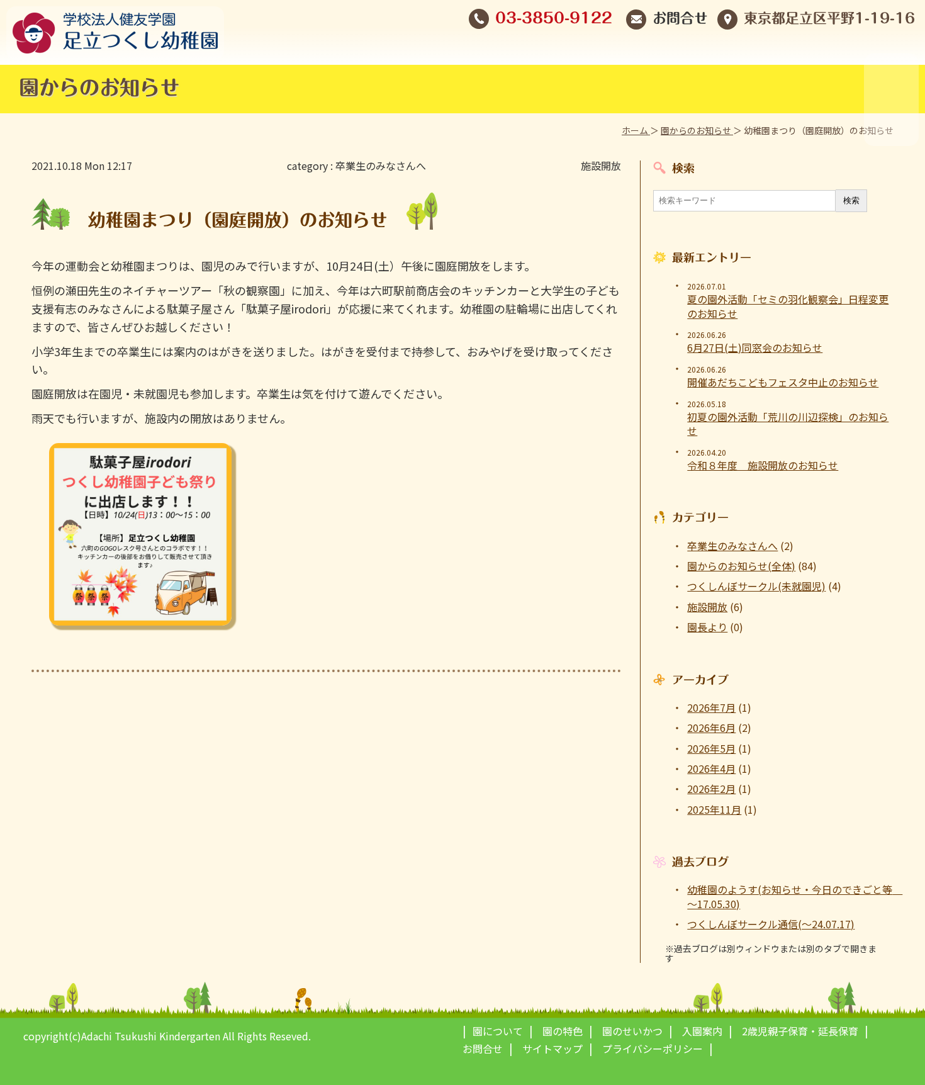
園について (498, 1030)
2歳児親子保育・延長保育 (800, 1030)
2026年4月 (711, 768)
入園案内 (702, 1030)
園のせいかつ (632, 1030)
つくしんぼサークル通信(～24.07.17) (771, 924)
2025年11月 (714, 809)
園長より (707, 627)
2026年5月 (711, 748)
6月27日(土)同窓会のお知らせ (754, 347)
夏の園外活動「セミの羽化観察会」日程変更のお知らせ (788, 306)
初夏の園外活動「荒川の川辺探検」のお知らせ (788, 424)
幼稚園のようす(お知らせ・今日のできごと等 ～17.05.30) (790, 896)
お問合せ (680, 18)
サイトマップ (552, 1048)
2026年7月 (711, 707)
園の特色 (562, 1030)
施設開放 (601, 165)
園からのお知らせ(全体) (741, 566)
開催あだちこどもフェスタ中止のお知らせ (782, 382)
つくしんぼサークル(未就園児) (756, 586)
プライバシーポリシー (652, 1048)
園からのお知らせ (697, 130)
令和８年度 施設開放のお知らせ (762, 465)
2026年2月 (711, 788)
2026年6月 (711, 727)
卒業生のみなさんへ (380, 165)
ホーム (636, 130)
